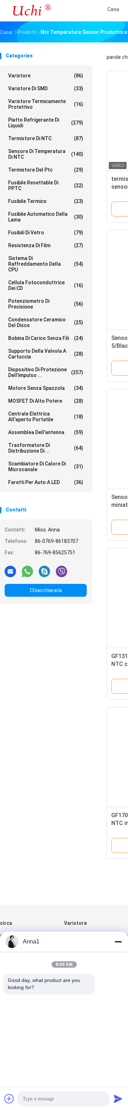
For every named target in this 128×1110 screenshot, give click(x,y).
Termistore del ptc (45, 170)
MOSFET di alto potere (45, 401)
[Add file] (9, 1098)
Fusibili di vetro (45, 232)
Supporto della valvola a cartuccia (45, 354)
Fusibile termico (45, 201)
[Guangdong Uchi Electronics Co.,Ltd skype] (44, 571)
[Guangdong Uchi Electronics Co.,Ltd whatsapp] (27, 571)
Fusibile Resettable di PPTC (45, 185)
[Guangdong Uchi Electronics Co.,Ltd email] (10, 571)
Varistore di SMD (45, 88)
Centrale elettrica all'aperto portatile (45, 416)
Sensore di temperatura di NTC (45, 154)
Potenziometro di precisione (45, 304)
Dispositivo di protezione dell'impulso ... (45, 372)
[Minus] (118, 941)
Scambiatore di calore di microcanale (45, 466)
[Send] (118, 1098)
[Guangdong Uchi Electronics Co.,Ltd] (31, 10)
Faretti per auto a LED (45, 482)
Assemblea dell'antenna (45, 432)
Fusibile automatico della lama (45, 217)
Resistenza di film (45, 245)
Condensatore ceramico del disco (45, 322)
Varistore (45, 75)
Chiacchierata (46, 590)
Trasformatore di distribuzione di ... (45, 448)
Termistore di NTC (45, 138)
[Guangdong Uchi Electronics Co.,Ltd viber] (61, 571)
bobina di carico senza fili (45, 338)
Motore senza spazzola (45, 388)
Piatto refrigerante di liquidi (45, 122)
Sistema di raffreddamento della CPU (45, 264)
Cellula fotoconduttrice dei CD (45, 285)
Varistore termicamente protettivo (45, 104)
